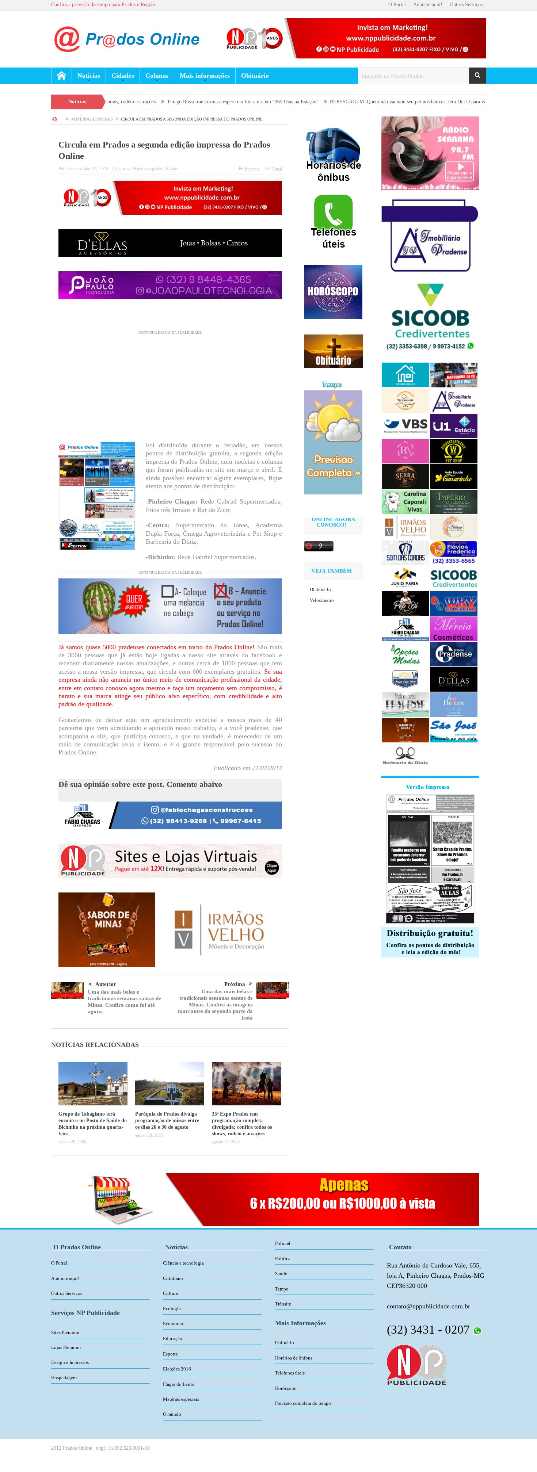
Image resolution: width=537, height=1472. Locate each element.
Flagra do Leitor (179, 1384)
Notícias (88, 75)
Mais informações (205, 75)
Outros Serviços (466, 4)
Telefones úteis (290, 1373)
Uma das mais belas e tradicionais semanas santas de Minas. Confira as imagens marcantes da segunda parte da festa (215, 1005)
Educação (172, 1338)
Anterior (105, 984)
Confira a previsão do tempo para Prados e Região (103, 4)
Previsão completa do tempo (303, 1403)
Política (282, 1258)
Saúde (281, 1273)
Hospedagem (64, 1377)
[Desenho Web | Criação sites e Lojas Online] (416, 1364)
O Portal (397, 4)
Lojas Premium (66, 1347)
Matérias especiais (148, 168)
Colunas (156, 75)
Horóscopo (286, 1388)
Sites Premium (65, 1332)
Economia (173, 1323)
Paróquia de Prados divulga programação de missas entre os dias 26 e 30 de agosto (167, 1120)
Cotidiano (173, 1278)
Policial (282, 1243)
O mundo (172, 1414)
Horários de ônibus (293, 1358)
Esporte (170, 1354)
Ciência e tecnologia (183, 1263)
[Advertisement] (170, 390)
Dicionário (320, 589)
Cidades (122, 75)
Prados (172, 168)
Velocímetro (322, 600)
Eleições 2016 (177, 1369)
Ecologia (172, 1308)
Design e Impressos (70, 1362)
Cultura (170, 1293)
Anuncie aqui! (427, 4)
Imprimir (252, 169)
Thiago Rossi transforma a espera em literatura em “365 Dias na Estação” (176, 101)
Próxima (234, 984)
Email (277, 169)
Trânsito (283, 1304)
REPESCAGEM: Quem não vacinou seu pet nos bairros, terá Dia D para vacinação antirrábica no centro (371, 101)
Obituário (255, 75)
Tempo (282, 1289)
